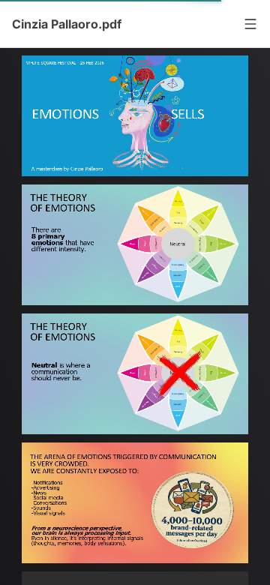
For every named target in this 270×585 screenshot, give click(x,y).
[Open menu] (250, 24)
